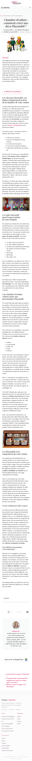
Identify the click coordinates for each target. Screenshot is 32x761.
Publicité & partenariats (7, 750)
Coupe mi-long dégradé (7, 724)
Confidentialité (5, 748)
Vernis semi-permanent (7, 728)
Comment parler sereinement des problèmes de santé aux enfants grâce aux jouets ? (17, 680)
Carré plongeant (5, 726)
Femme (9, 700)
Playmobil (1, 15)
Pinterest (11, 709)
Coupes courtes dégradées (8, 716)
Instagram (4, 709)
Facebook (18, 709)
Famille (18, 724)
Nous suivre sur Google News (14, 660)
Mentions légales (6, 746)
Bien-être (19, 721)
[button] (30, 7)
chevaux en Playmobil (14, 125)
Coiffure (19, 716)
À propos (4, 743)
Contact (3, 738)
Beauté (18, 719)
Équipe (3, 741)
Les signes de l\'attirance (8, 731)
